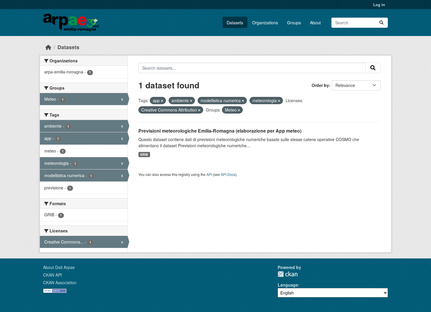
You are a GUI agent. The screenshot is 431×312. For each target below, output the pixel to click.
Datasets (235, 22)
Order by (320, 85)
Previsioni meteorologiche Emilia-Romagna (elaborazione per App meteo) (219, 130)
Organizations (265, 22)
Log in (379, 4)
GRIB (144, 154)
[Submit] (381, 23)
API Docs (228, 174)
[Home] (48, 47)
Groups (294, 22)
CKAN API (52, 275)
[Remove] (162, 100)
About (315, 22)
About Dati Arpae (59, 267)
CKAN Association (60, 282)
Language (288, 285)
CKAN (288, 274)
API (209, 174)
